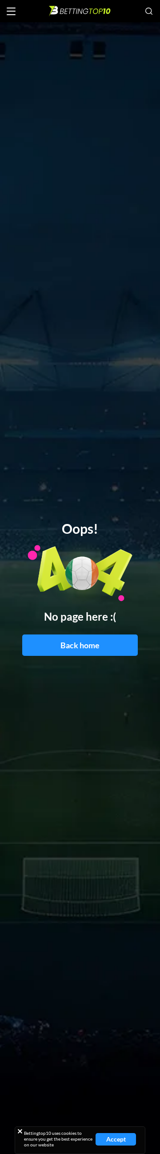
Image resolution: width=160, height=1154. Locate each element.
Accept (116, 1139)
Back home (80, 645)
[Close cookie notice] (20, 1131)
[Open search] (148, 11)
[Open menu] (11, 11)
